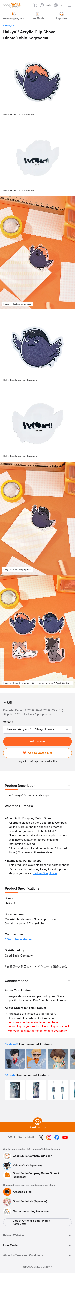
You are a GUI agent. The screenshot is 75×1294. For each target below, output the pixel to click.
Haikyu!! (9, 25)
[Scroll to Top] (37, 1122)
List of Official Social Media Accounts (31, 1222)
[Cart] (35, 5)
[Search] (29, 5)
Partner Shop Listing (45, 873)
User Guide (10, 1245)
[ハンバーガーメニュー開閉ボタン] (69, 5)
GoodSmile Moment (20, 939)
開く (4, 729)
